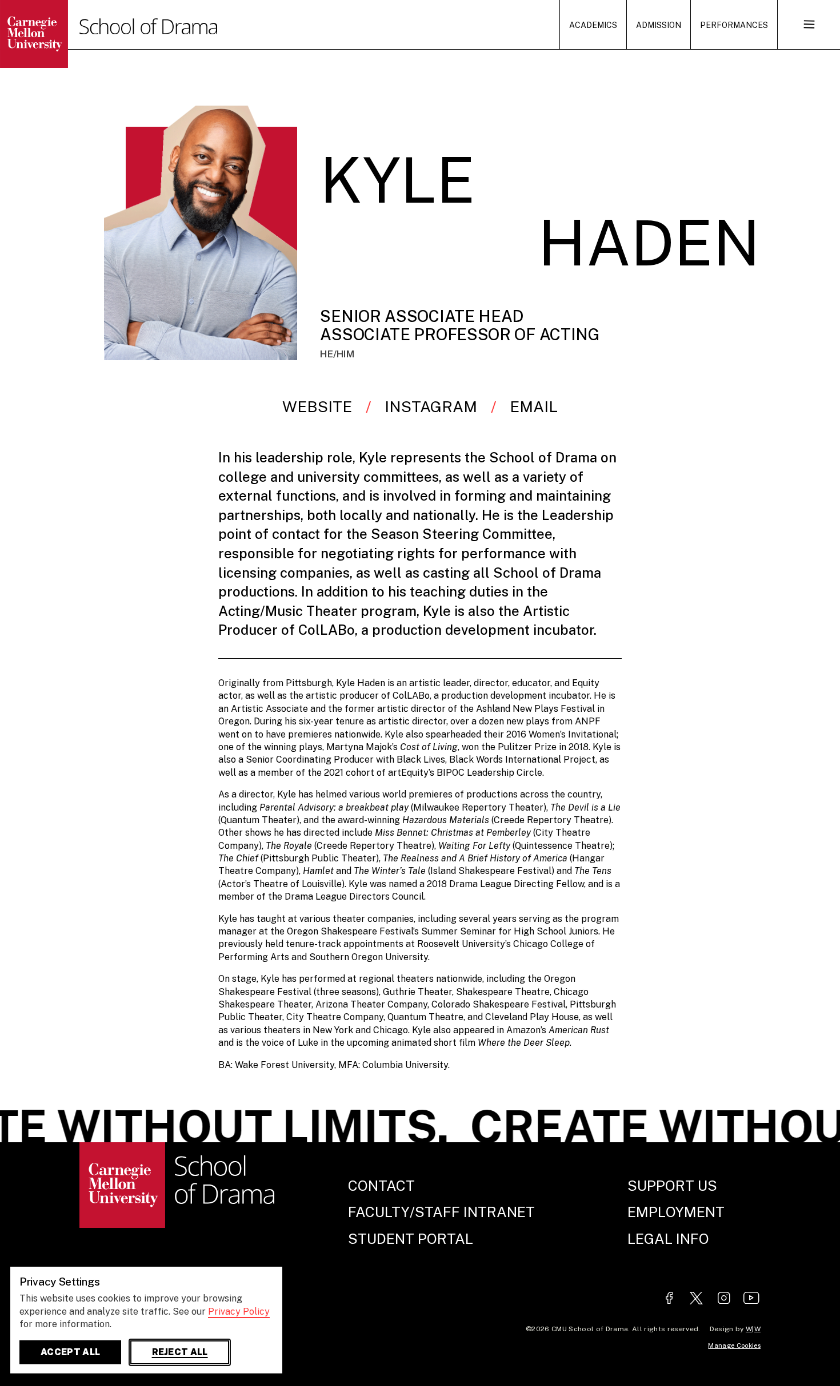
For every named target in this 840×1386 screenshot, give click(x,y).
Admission (658, 25)
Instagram (431, 406)
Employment (676, 1211)
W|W (753, 1329)
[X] (696, 1299)
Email (534, 406)
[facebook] (669, 1299)
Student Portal (410, 1238)
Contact (381, 1185)
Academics (593, 25)
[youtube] (751, 1299)
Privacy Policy (239, 1311)
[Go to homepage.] (55, 34)
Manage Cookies (734, 1345)
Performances (734, 25)
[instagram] (724, 1299)
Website (317, 406)
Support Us (672, 1185)
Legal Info (668, 1238)
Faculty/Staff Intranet (441, 1211)
